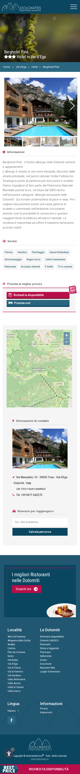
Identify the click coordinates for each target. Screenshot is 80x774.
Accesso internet (30, 266)
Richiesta (49, 769)
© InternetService (33, 756)
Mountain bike (47, 667)
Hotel (35, 66)
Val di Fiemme (15, 671)
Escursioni (45, 664)
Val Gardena (14, 675)
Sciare (43, 660)
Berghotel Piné (51, 66)
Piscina (9, 252)
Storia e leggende (49, 648)
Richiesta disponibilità (52, 636)
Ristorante (10, 266)
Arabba (11, 644)
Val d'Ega (21, 66)
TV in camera (65, 266)
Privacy (44, 708)
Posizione (45, 652)
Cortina (11, 648)
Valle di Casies (16, 687)
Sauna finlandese (59, 252)
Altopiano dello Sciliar (19, 640)
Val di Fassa (14, 667)
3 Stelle (49, 266)
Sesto (11, 656)
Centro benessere (55, 259)
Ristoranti (45, 644)
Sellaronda (45, 656)
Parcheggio (38, 252)
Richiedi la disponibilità (28, 295)
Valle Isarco (14, 691)
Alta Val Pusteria (16, 636)
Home (6, 66)
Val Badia (13, 660)
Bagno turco (34, 259)
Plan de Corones (16, 652)
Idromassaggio (13, 259)
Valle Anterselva (16, 679)
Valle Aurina (14, 683)
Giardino (22, 252)
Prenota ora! (22, 303)
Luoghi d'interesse (50, 671)
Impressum (46, 712)
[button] (72, 106)
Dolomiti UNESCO (49, 640)
